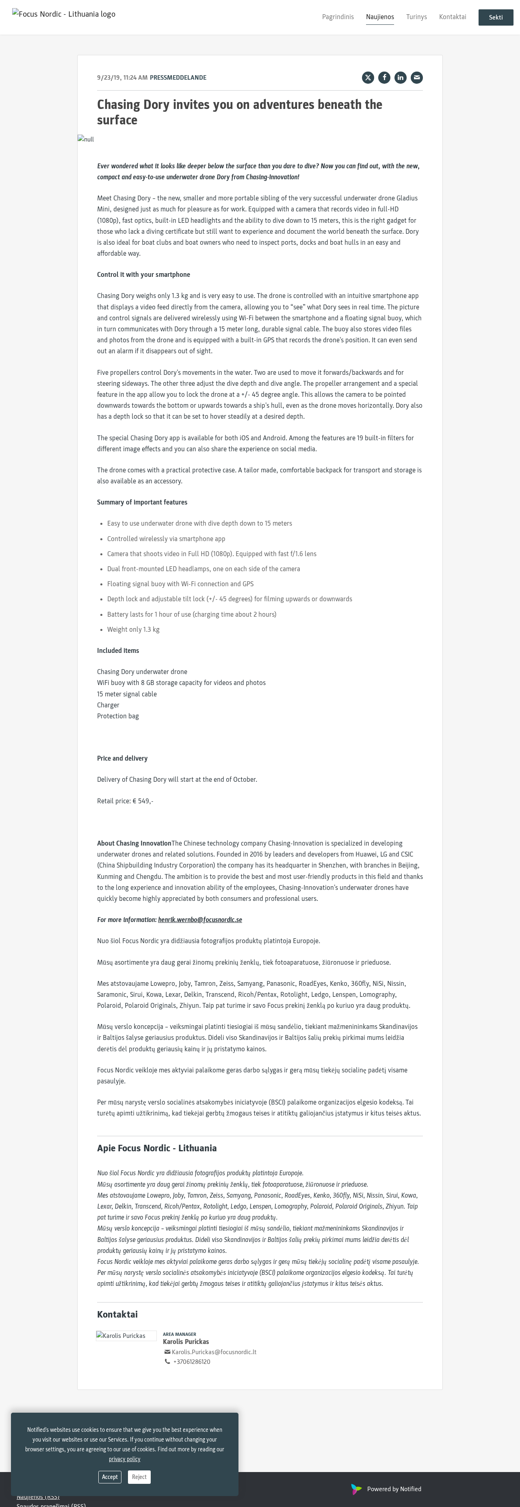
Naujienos (380, 17)
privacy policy (125, 1459)
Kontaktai (452, 17)
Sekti (496, 17)
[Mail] (417, 78)
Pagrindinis (338, 17)
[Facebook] (384, 78)
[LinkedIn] (400, 78)
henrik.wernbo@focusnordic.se (200, 920)
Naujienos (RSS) (38, 1497)
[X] (368, 78)
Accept (110, 1477)
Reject (139, 1477)
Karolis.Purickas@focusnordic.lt (214, 1352)
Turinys (416, 17)
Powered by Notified (394, 1489)
